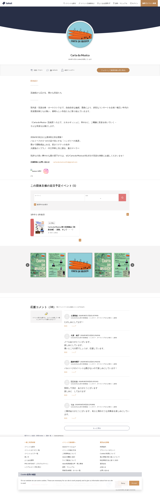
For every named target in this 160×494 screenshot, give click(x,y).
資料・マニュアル (68, 467)
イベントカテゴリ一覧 (32, 450)
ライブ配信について (69, 460)
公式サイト (35, 172)
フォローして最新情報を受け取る (113, 70)
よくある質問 (29, 460)
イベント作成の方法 (69, 450)
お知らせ (103, 467)
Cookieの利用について (107, 453)
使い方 (26, 457)
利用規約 (103, 447)
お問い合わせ (104, 470)
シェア (74, 326)
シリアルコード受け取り (32, 467)
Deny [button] (123, 483)
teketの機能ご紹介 (68, 457)
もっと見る (97, 428)
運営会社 (103, 464)
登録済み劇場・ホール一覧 (71, 470)
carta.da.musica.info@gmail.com (65, 162)
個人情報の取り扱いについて (110, 457)
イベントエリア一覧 (31, 453)
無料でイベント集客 (149, 3)
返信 (65, 326)
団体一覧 (48, 435)
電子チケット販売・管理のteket (33, 435)
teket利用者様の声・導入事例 (72, 464)
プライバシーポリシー (107, 450)
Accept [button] (134, 483)
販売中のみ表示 (42, 204)
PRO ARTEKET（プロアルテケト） (36, 464)
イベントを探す (29, 447)
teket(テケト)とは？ (69, 447)
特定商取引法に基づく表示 (109, 460)
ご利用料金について (69, 453)
